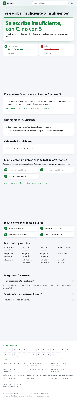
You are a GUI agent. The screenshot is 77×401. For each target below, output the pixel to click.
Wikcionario (30, 396)
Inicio (4, 9)
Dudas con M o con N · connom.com (58, 365)
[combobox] (50, 3)
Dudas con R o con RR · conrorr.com (10, 370)
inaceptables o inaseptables (26, 255)
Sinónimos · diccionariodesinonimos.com (36, 380)
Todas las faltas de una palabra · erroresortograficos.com (14, 385)
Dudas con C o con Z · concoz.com (62, 375)
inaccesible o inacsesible (44, 249)
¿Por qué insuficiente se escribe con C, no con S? (22, 294)
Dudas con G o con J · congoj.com (38, 369)
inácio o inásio (8, 260)
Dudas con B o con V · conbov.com (14, 363)
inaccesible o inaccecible (26, 249)
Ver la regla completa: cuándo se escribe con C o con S (27, 108)
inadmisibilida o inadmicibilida (45, 261)
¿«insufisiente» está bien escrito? (16, 300)
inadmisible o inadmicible (62, 261)
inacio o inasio (62, 254)
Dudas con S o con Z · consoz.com (38, 375)
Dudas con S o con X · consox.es (13, 375)
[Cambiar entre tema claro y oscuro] (72, 3)
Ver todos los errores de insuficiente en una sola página (25, 183)
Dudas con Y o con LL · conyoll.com (58, 370)
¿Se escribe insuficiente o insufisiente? (18, 281)
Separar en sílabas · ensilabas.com (9, 380)
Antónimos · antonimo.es (59, 378)
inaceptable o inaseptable (8, 255)
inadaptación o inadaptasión (27, 261)
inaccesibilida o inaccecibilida (9, 249)
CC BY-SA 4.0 (44, 396)
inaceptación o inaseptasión (44, 255)
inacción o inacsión (63, 247)
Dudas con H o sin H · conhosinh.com (34, 365)
